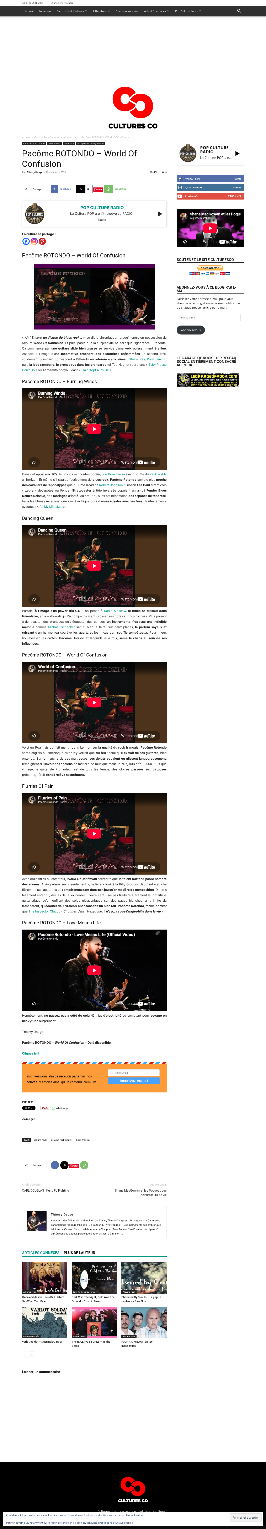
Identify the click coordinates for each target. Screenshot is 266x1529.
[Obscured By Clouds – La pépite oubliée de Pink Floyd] (144, 1278)
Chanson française (127, 11)
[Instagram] (34, 241)
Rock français (83, 1139)
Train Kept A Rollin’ (95, 370)
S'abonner (234, 196)
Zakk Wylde (158, 474)
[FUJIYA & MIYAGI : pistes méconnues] (144, 1322)
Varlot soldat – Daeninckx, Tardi (42, 1341)
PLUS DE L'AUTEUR (79, 1253)
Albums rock (70, 137)
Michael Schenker (61, 627)
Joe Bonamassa (113, 474)
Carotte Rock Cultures (70, 11)
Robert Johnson (111, 485)
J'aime (237, 178)
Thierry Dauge (35, 172)
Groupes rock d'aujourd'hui (91, 143)
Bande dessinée (31, 1336)
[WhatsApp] (84, 1165)
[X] (64, 1165)
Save (99, 189)
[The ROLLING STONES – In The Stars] (94, 1322)
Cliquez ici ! (30, 1053)
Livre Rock (69, 143)
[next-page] (31, 1354)
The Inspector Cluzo (43, 911)
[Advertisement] (133, 48)
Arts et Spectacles (155, 11)
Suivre (237, 187)
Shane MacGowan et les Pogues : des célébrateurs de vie (141, 1193)
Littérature (99, 11)
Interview (45, 11)
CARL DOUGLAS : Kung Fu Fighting (45, 1190)
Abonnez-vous (191, 330)
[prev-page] (24, 1354)
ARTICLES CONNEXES (40, 1253)
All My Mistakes (50, 507)
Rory (150, 359)
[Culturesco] (133, 105)
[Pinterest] (42, 241)
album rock (40, 1139)
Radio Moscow (115, 611)
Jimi (159, 359)
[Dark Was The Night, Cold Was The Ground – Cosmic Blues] (94, 1278)
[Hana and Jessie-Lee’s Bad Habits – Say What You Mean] (44, 1278)
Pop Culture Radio (186, 11)
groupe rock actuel (61, 1139)
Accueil (29, 11)
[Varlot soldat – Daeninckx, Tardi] (44, 1322)
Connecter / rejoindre (61, 2)
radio (102, 219)
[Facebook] (26, 241)
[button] (239, 11)
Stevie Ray (136, 359)
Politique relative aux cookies (116, 1522)
